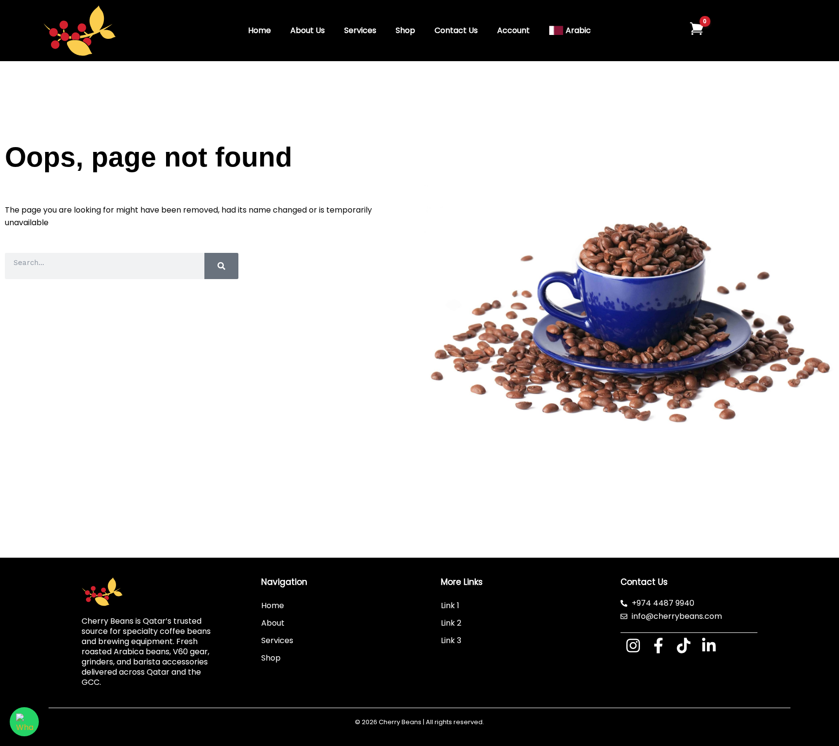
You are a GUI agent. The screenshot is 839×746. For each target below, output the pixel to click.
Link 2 (451, 623)
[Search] (221, 266)
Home (259, 30)
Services (360, 30)
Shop (405, 30)
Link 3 (451, 640)
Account (513, 30)
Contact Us (456, 30)
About (273, 623)
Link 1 (450, 605)
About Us (307, 30)
